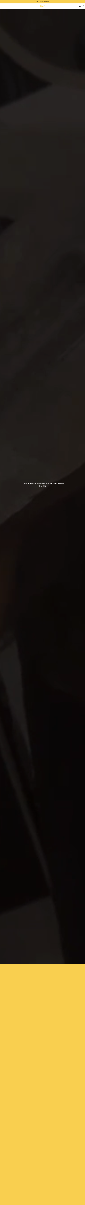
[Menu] (2, 6)
